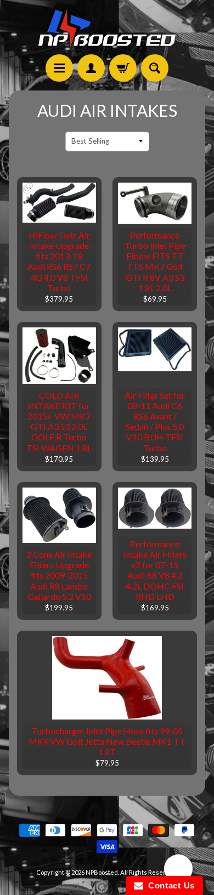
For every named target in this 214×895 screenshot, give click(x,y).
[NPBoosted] (107, 29)
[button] (178, 870)
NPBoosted (102, 872)
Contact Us (169, 885)
